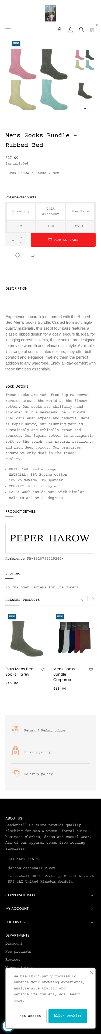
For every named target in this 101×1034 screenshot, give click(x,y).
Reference (15, 559)
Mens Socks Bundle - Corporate (64, 674)
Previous (85, 40)
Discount (14, 944)
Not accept (30, 1016)
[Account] (70, 30)
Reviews (12, 960)
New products (18, 952)
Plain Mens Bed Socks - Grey (19, 671)
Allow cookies (68, 1016)
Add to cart (65, 240)
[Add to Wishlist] (17, 256)
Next (85, 108)
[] (44, 683)
